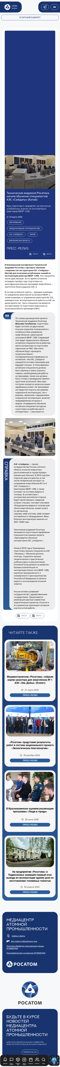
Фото (38, 616)
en (54, 7)
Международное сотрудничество (24, 228)
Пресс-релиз (30, 695)
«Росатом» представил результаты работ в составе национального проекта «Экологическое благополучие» (30, 745)
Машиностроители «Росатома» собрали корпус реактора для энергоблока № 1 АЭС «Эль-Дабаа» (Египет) (30, 679)
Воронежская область (19, 241)
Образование (15, 222)
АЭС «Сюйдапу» (16, 234)
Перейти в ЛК (30, 1052)
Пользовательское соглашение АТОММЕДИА (25, 953)
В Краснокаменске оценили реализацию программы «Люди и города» (30, 810)
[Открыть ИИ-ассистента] (54, 1060)
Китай (32, 234)
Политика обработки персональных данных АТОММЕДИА (25, 947)
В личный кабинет (30, 17)
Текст (24, 616)
